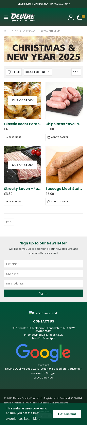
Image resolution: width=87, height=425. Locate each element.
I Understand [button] (67, 413)
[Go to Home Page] (5, 31)
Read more (15, 137)
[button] (7, 17)
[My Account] (71, 17)
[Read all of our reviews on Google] (43, 353)
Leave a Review (43, 377)
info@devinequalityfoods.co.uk (43, 334)
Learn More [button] (32, 418)
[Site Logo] (23, 17)
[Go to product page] (64, 100)
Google (50, 373)
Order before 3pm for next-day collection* (43, 3)
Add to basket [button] (59, 137)
